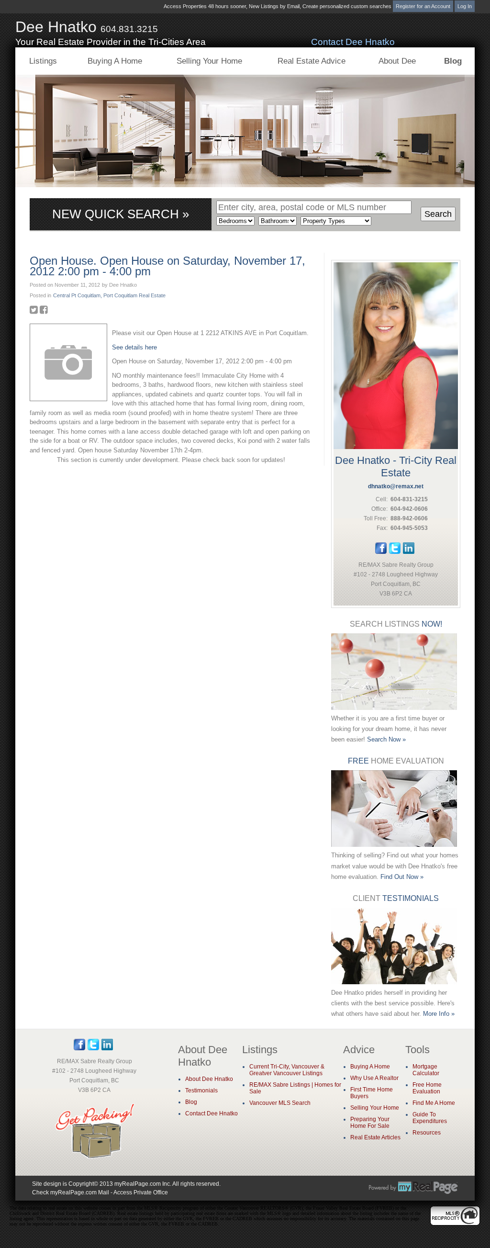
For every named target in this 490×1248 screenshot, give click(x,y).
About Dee (397, 61)
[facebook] (381, 552)
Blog (453, 61)
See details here (134, 347)
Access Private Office (140, 1192)
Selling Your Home (209, 61)
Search (438, 214)
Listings (43, 61)
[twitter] (395, 552)
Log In (464, 6)
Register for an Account (423, 6)
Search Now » (386, 739)
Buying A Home (115, 61)
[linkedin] (408, 552)
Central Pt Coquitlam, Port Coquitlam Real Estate (109, 295)
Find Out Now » (401, 876)
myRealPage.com (413, 1187)
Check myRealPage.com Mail (70, 1192)
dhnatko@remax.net (395, 486)
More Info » (439, 1013)
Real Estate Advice (311, 61)
